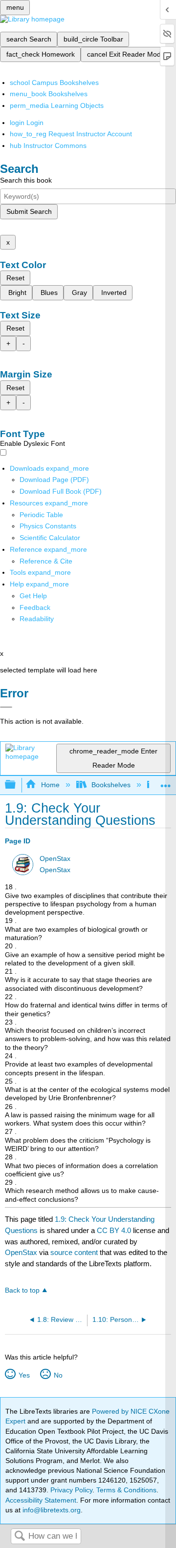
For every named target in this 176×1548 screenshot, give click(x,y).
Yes (24, 1375)
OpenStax (55, 858)
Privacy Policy (71, 1490)
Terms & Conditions (126, 1490)
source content (74, 1252)
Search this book (26, 180)
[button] (35, 607)
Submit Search (29, 211)
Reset (15, 278)
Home (50, 785)
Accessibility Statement (40, 1500)
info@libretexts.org (51, 1510)
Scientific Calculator (50, 538)
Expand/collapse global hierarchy (17, 785)
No (58, 1375)
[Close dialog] (6, 707)
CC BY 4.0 (114, 1230)
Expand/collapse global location (165, 782)
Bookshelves (110, 785)
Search (19, 1536)
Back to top (22, 1290)
